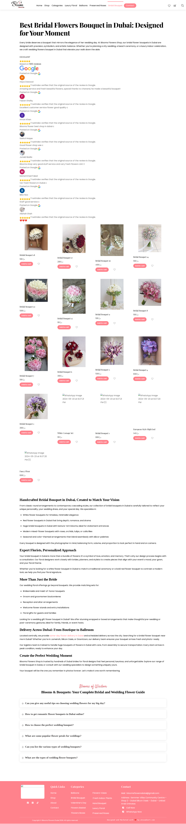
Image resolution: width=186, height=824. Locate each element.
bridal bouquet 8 (140, 310)
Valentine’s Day (78, 802)
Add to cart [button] (26, 264)
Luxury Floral (71, 5)
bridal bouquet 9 (102, 314)
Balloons (83, 5)
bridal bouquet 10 (27, 306)
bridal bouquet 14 (141, 257)
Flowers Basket (78, 807)
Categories (57, 5)
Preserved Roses (98, 5)
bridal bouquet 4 (140, 370)
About (53, 802)
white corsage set (65, 433)
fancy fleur (25, 471)
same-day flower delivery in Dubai (67, 635)
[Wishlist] (39, 264)
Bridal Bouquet (115, 5)
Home (39, 5)
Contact (130, 5)
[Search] (182, 6)
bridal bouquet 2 (27, 424)
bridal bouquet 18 (27, 255)
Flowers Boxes (78, 812)
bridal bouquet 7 (27, 375)
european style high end (144, 429)
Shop (46, 5)
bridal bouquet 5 (102, 369)
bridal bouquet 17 (65, 257)
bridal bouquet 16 (103, 260)
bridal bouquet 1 (102, 433)
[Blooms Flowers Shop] (18, 4)
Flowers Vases (99, 792)
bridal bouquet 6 (64, 371)
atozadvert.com (147, 820)
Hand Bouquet (99, 803)
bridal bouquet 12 (65, 318)
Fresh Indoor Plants (102, 798)
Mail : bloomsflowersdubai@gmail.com (140, 793)
